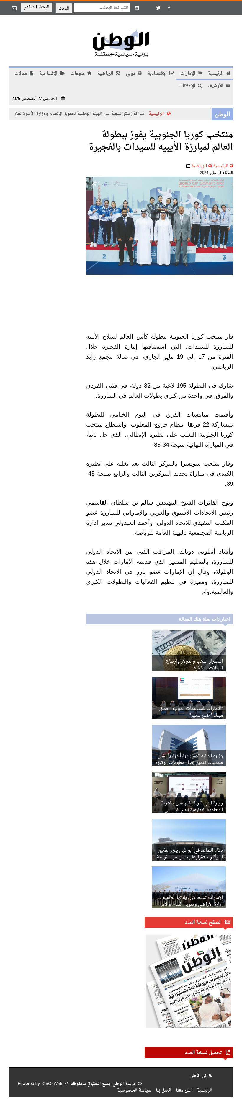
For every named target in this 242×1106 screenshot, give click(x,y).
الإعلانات (187, 86)
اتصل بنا (163, 1090)
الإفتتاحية (48, 73)
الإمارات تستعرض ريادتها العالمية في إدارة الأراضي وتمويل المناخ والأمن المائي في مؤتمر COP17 (189, 905)
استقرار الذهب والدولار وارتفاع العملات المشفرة (194, 665)
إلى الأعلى (199, 1076)
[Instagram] (137, 8)
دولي (131, 73)
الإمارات (188, 73)
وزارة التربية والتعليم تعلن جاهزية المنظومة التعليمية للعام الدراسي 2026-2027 (192, 810)
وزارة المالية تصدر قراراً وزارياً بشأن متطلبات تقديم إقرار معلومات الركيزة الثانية (189, 763)
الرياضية (105, 73)
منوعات (78, 73)
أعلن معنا (184, 1090)
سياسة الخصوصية (134, 1090)
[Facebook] (168, 8)
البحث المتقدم (37, 7)
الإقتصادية (158, 73)
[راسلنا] (14, 8)
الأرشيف (216, 86)
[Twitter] (158, 8)
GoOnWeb (52, 1084)
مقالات (21, 73)
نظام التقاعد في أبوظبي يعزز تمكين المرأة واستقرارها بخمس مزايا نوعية (190, 854)
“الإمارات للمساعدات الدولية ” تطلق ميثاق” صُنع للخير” (191, 712)
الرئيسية (216, 73)
